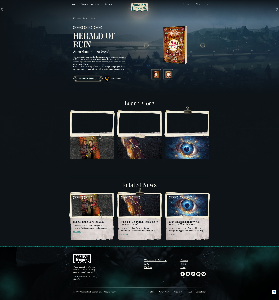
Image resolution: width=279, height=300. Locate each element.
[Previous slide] (146, 45)
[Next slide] (203, 45)
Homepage (77, 18)
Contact (151, 292)
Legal (190, 292)
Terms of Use (178, 292)
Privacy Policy (164, 292)
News (198, 4)
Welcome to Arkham (90, 4)
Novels (92, 18)
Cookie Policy (201, 292)
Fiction (148, 267)
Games (186, 4)
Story (107, 4)
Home (72, 4)
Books (85, 18)
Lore (182, 267)
